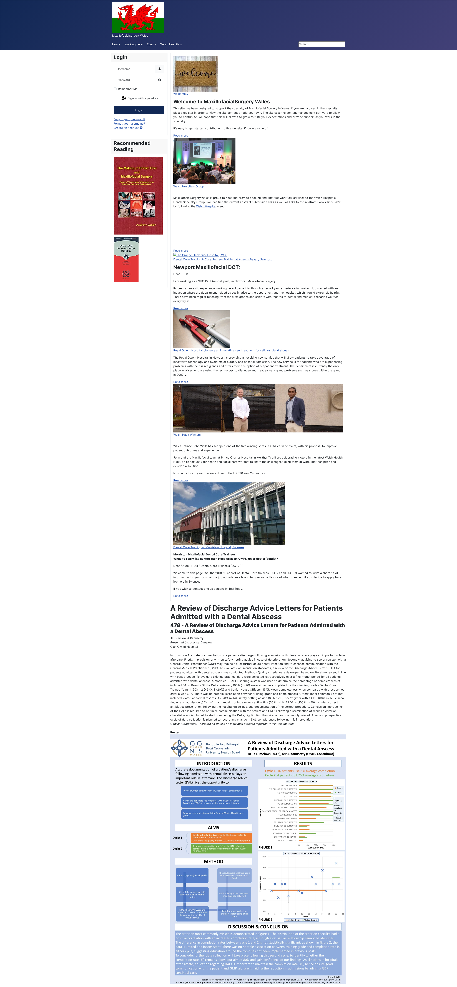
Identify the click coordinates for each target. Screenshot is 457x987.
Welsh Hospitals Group (188, 186)
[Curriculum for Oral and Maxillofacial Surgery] (126, 259)
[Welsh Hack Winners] (258, 408)
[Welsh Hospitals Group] (204, 160)
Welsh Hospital (206, 206)
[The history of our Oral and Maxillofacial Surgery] (138, 195)
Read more (180, 135)
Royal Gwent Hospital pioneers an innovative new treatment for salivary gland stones (231, 350)
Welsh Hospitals (171, 44)
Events (151, 44)
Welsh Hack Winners (187, 434)
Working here (133, 44)
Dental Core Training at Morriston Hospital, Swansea (208, 547)
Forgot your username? (129, 123)
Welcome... (180, 93)
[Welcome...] (195, 73)
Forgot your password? (129, 119)
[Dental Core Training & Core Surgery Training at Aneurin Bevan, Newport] (200, 255)
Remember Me (127, 89)
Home (116, 44)
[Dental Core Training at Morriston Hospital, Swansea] (229, 513)
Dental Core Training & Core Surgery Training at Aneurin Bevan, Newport (222, 259)
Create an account (127, 128)
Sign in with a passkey (142, 98)
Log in (139, 110)
